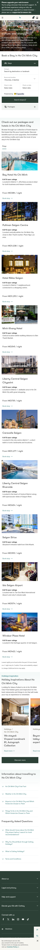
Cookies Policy (12, 947)
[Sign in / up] (37, 17)
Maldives (8, 929)
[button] (37, 941)
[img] (37, 2)
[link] (20, 161)
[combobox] (18, 80)
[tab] (4, 146)
